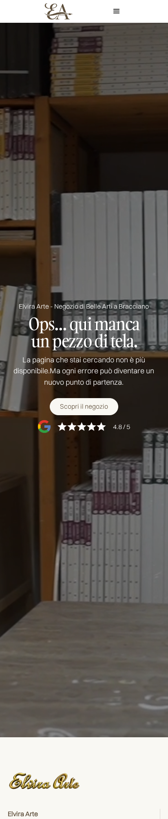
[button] (116, 11)
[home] (56, 11)
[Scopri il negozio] (84, 406)
